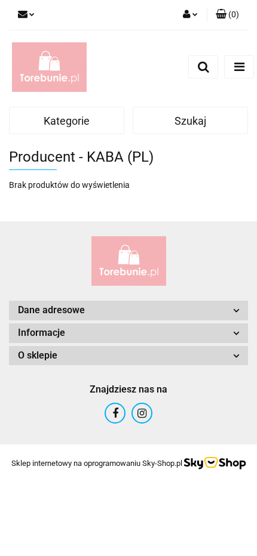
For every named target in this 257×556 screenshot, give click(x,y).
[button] (227, 15)
